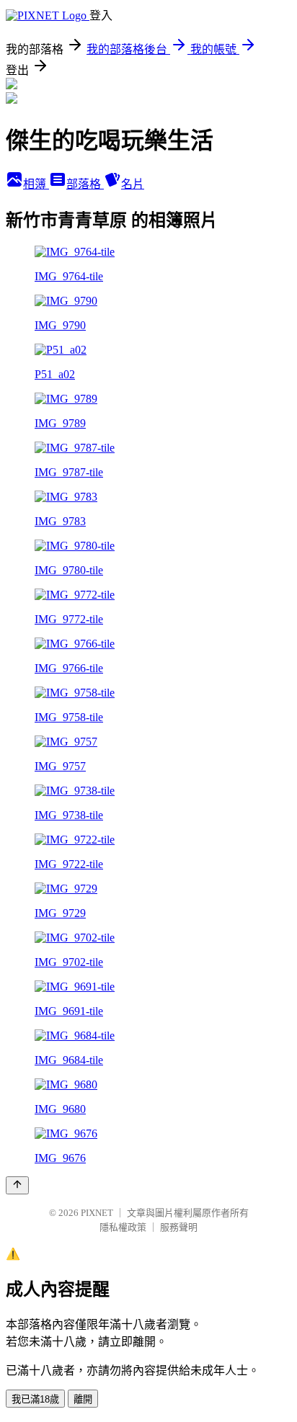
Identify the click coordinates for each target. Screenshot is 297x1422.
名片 (132, 184)
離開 (83, 1399)
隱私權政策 (122, 1227)
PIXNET (97, 1212)
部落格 (85, 184)
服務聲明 (179, 1227)
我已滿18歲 (35, 1399)
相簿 (36, 184)
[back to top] (17, 1185)
